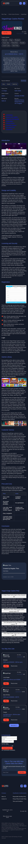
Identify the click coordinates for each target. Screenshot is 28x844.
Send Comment (7, 748)
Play (6, 666)
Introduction (9, 115)
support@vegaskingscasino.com (10, 455)
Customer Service (11, 125)
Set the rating (5, 743)
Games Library (10, 123)
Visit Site (5, 32)
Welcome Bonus (19, 100)
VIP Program (18, 103)
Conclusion (9, 129)
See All (23, 80)
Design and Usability (12, 117)
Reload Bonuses (19, 101)
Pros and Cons (10, 127)
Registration (9, 121)
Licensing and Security (12, 119)
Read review (14, 666)
